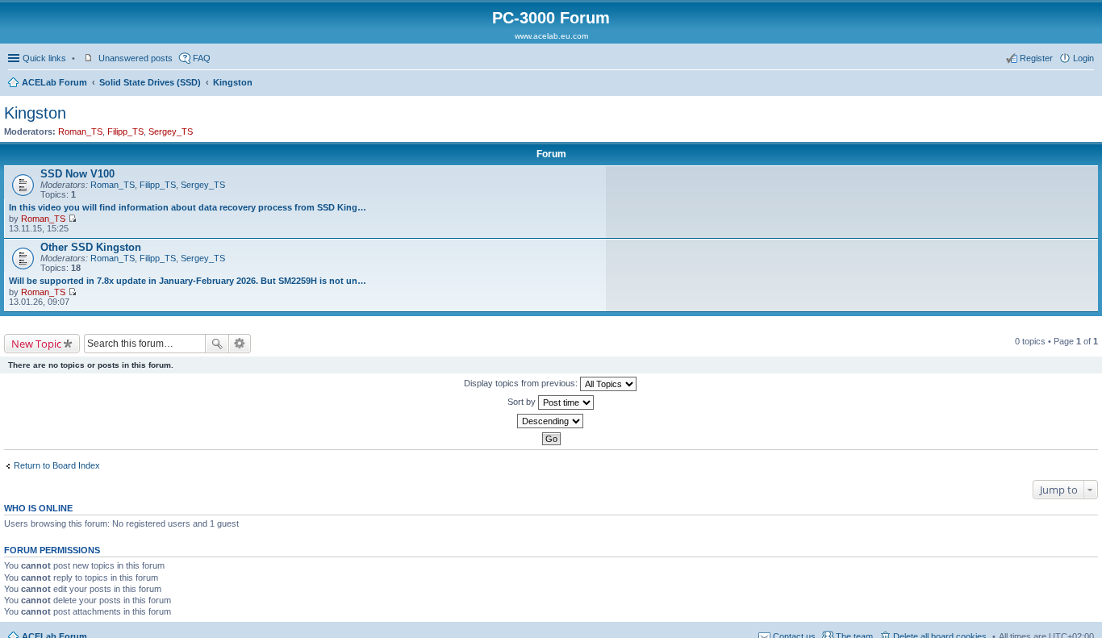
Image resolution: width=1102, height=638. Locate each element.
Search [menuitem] (1087, 83)
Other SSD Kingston (90, 247)
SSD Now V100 (77, 174)
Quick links (44, 58)
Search (217, 343)
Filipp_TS (125, 131)
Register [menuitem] (1036, 58)
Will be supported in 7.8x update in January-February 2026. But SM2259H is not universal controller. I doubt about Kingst (188, 281)
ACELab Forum (54, 82)
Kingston (233, 82)
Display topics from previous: (522, 383)
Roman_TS (80, 131)
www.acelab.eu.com (551, 35)
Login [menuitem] (1083, 58)
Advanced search (240, 343)
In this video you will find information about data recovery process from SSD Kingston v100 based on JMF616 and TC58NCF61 (188, 207)
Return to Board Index (57, 465)
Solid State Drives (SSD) (150, 82)
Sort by (522, 402)
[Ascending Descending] (551, 421)
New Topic (36, 343)
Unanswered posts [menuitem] (135, 58)
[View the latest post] (72, 218)
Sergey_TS (170, 131)
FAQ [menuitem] (202, 58)
